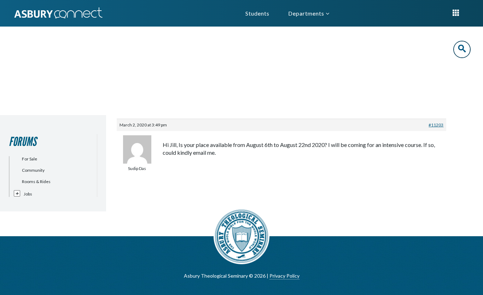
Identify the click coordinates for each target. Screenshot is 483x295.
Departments (307, 13)
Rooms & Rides (36, 181)
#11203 (436, 124)
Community (33, 170)
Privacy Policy (284, 276)
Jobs (28, 194)
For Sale (29, 158)
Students (257, 13)
